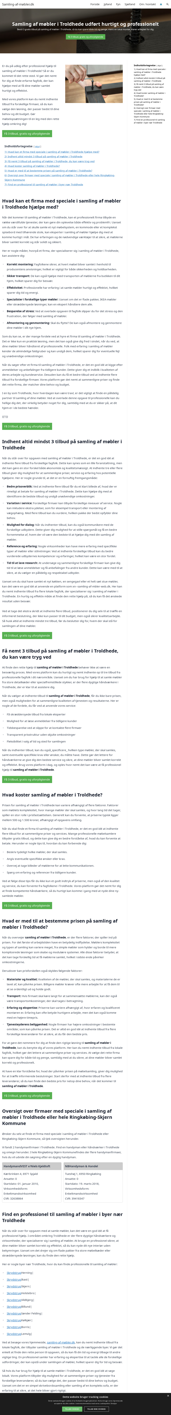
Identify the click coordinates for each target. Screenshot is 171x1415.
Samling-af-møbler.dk (18, 4)
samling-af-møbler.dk (61, 1342)
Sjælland (130, 4)
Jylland (108, 4)
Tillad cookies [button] (72, 1409)
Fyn (118, 4)
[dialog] (85, 1404)
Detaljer (114, 1403)
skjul (37, 146)
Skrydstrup (14, 1273)
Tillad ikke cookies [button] (96, 1409)
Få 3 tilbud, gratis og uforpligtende (85, 36)
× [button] (168, 1396)
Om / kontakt (147, 4)
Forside (95, 4)
